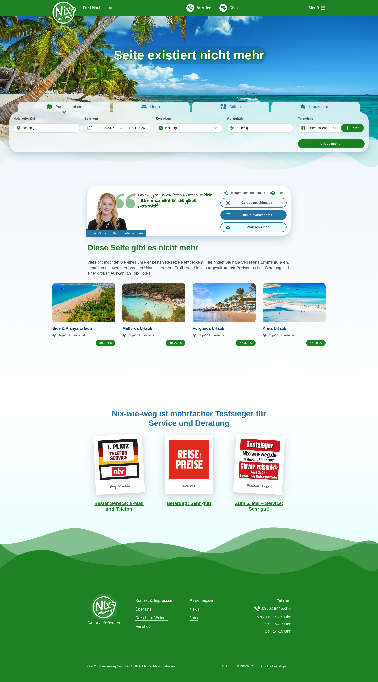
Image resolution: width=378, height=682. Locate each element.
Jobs (194, 618)
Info (279, 193)
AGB (225, 666)
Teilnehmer (306, 118)
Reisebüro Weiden (151, 618)
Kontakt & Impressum (154, 600)
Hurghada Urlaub (208, 328)
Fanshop (143, 626)
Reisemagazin (202, 600)
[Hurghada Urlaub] (224, 302)
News (194, 609)
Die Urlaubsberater (99, 8)
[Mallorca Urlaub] (153, 302)
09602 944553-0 (276, 608)
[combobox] (50, 128)
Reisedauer (164, 118)
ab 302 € (246, 343)
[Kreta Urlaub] (294, 302)
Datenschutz (244, 666)
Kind (355, 128)
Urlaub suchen (331, 143)
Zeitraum (91, 118)
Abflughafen (236, 118)
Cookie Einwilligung (275, 666)
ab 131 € (105, 343)
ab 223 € (176, 343)
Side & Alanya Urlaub (72, 328)
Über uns (143, 609)
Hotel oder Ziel (24, 118)
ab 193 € (316, 343)
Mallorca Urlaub (137, 328)
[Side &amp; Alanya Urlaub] (83, 302)
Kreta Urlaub (274, 328)
